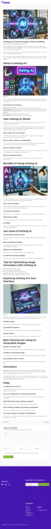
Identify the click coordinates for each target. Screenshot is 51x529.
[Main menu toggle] (48, 2)
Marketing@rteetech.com (42, 510)
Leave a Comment (7, 44)
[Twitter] (6, 484)
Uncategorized (29, 515)
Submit (44, 484)
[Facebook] (2, 484)
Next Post (47, 422)
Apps (27, 506)
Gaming (27, 509)
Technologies (15, 44)
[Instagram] (9, 484)
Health (27, 510)
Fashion (27, 507)
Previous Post (4, 422)
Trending (27, 513)
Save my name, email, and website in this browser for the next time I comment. (22, 453)
